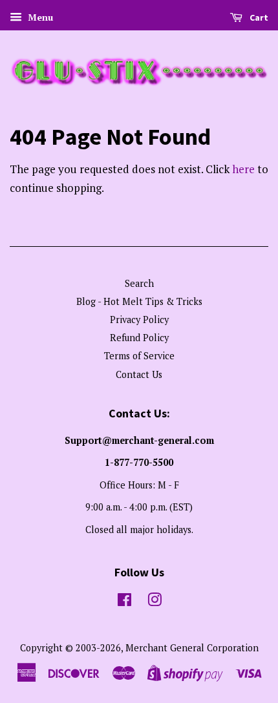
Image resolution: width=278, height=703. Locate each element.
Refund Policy (139, 337)
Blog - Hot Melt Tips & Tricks (139, 301)
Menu (39, 17)
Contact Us (139, 374)
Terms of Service (139, 356)
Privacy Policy (139, 319)
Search (139, 283)
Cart (258, 17)
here (243, 169)
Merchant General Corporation (192, 648)
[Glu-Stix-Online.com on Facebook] (124, 602)
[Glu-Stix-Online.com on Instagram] (154, 602)
